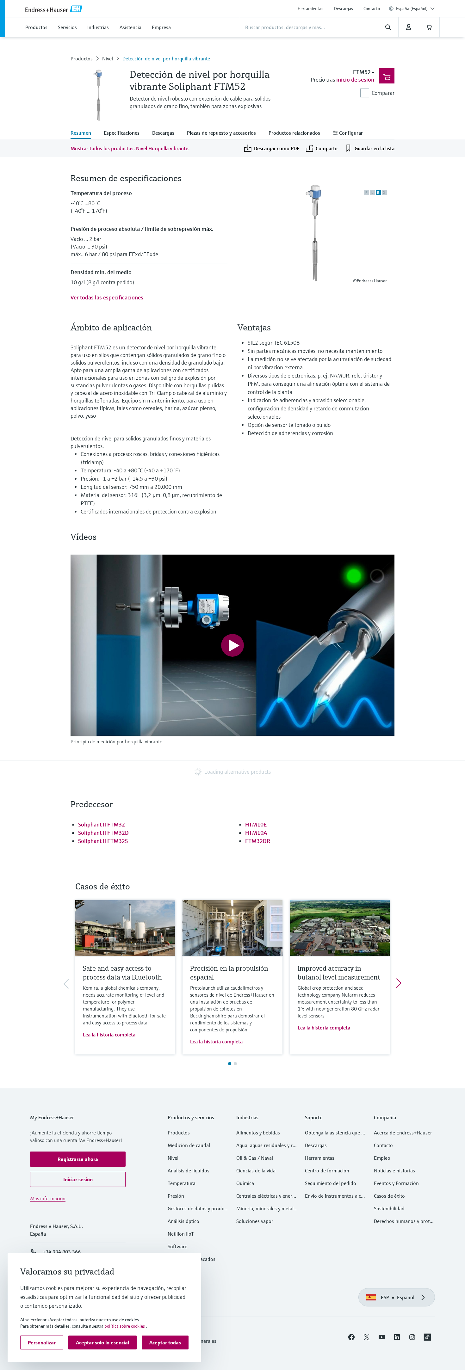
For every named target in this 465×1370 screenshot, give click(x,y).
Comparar (383, 92)
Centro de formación (327, 1170)
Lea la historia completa (109, 1034)
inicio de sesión (355, 79)
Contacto (371, 8)
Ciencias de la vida (256, 1170)
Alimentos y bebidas (258, 1132)
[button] (78, 1159)
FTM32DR (257, 841)
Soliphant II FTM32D (103, 832)
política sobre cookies (124, 1326)
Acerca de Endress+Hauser (403, 1132)
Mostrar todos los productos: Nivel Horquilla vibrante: (130, 148)
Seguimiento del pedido (330, 1183)
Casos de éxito (389, 1196)
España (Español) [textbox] (412, 8)
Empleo (382, 1158)
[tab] (84, 133)
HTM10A (256, 832)
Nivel (107, 58)
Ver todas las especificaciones (107, 297)
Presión (176, 1196)
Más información (47, 1198)
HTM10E (256, 824)
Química (245, 1183)
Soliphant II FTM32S (103, 841)
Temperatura (181, 1183)
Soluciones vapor (254, 1221)
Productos (82, 58)
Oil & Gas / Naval (254, 1158)
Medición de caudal (189, 1145)
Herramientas (310, 8)
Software (177, 1246)
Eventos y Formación (396, 1183)
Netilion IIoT (181, 1234)
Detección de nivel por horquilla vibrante (166, 58)
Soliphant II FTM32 (101, 824)
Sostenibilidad (389, 1208)
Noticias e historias (394, 1170)
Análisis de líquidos (188, 1170)
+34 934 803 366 (62, 1252)
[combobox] (415, 8)
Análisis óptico (183, 1221)
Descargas (343, 8)
